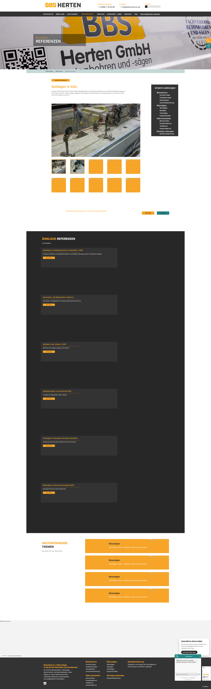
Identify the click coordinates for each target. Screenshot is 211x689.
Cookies (205, 686)
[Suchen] (146, 6)
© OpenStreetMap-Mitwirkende (14, 655)
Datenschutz (192, 677)
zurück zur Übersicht (61, 80)
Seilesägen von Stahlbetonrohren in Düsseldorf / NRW (63, 250)
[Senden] (199, 674)
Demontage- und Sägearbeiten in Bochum (58, 297)
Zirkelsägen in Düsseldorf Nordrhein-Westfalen (60, 438)
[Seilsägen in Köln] (63, 9)
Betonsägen (49, 71)
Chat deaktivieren (187, 679)
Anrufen (148, 213)
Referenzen (59, 71)
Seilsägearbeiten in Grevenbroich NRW (57, 391)
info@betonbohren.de (131, 7)
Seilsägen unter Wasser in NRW (54, 344)
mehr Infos (49, 257)
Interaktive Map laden (189, 652)
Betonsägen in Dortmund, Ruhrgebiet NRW (58, 485)
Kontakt (163, 213)
